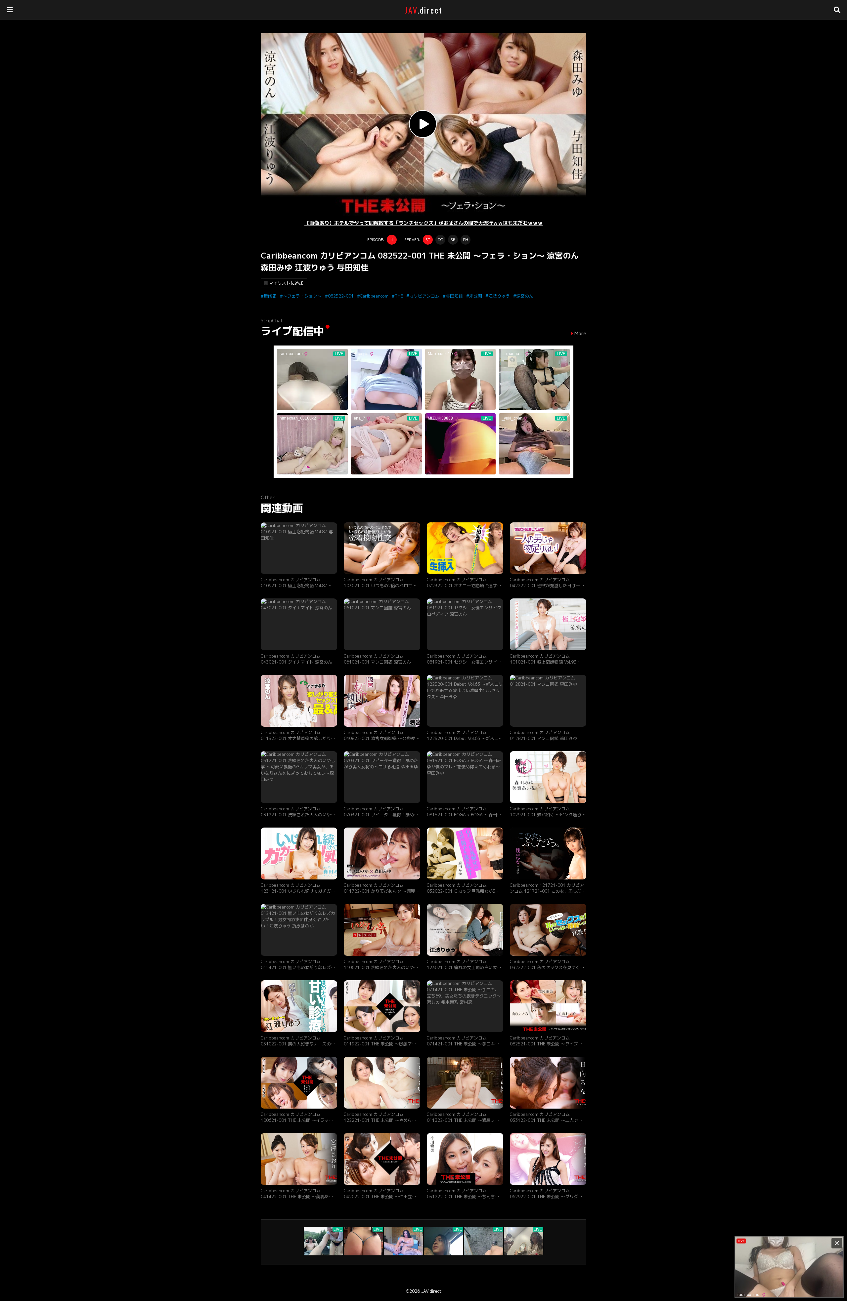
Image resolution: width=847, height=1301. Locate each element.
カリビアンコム (424, 296)
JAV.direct (431, 1291)
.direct (424, 10)
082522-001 (341, 296)
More (580, 333)
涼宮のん (524, 296)
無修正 (270, 296)
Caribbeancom (374, 296)
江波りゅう (499, 296)
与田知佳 (454, 296)
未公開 (475, 296)
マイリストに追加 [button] (286, 283)
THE (399, 296)
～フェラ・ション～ (302, 296)
